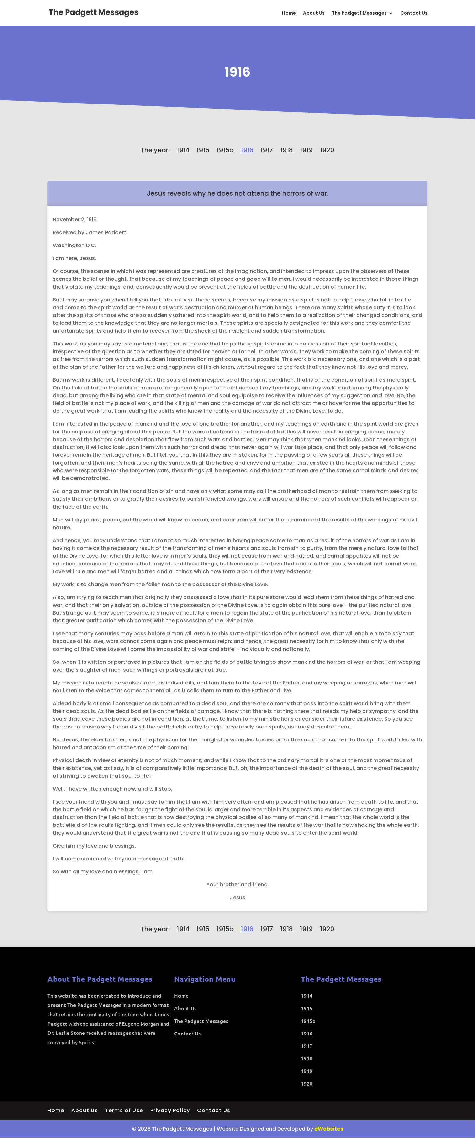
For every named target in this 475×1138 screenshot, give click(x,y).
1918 (286, 150)
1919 (306, 150)
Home (289, 13)
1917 (266, 150)
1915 (202, 150)
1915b (225, 150)
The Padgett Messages (359, 13)
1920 (327, 150)
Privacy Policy (170, 1111)
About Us (314, 13)
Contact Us (414, 13)
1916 (237, 72)
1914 (183, 150)
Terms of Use (124, 1111)
